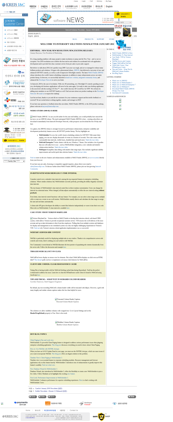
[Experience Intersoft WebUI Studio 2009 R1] (120, 100)
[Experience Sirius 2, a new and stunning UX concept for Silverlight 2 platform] (120, 106)
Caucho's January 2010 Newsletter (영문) (48, 388)
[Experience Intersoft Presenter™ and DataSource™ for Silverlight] (120, 102)
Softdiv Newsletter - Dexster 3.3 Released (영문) (51, 391)
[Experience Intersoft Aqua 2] (120, 109)
